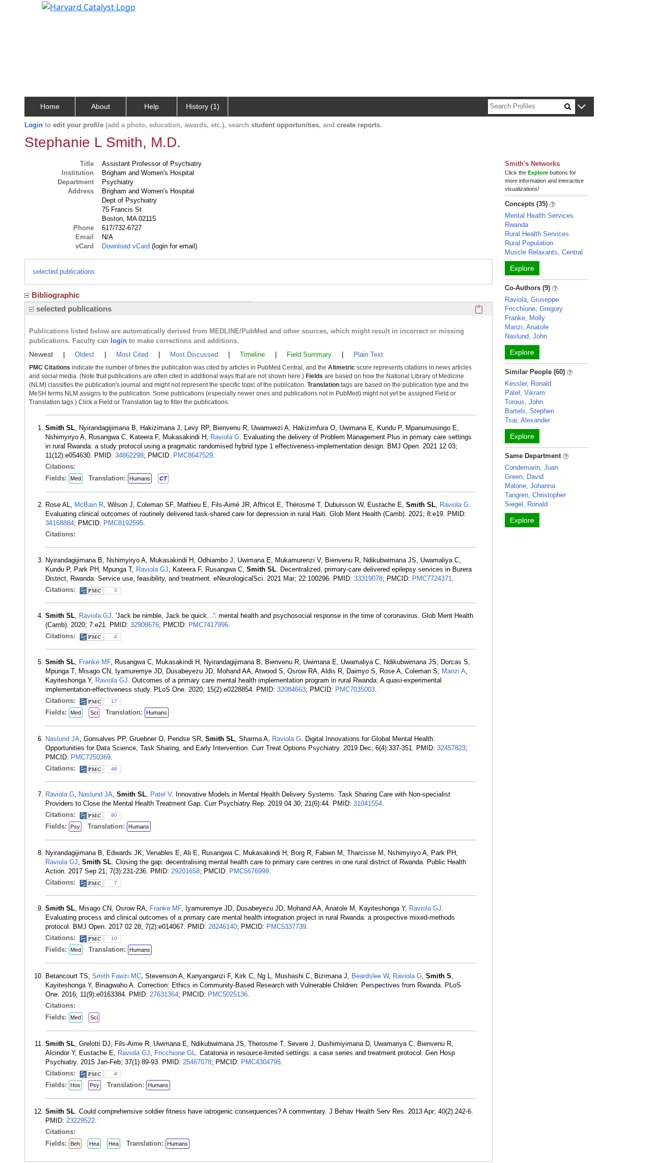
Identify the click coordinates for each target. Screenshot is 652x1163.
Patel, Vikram (525, 392)
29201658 (185, 871)
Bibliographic (55, 295)
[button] (581, 107)
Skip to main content (42, 12)
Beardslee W (370, 976)
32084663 (291, 689)
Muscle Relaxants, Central (544, 252)
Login (33, 125)
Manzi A (454, 671)
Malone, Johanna (530, 486)
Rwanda (516, 225)
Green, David (524, 476)
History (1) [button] (203, 106)
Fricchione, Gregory (534, 309)
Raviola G (224, 437)
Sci (94, 713)
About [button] (100, 106)
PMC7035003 (355, 689)
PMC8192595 (123, 523)
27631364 (164, 994)
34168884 (59, 523)
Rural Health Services (537, 234)
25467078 (197, 1062)
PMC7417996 (208, 625)
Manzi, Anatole (527, 327)
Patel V (161, 794)
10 (114, 938)
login (119, 341)
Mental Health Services (539, 215)
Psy (75, 827)
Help (151, 106)
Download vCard (126, 246)
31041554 (368, 803)
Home (50, 106)
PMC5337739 (286, 926)
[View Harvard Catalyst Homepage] (88, 6)
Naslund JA (62, 739)
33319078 (368, 578)
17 (114, 701)
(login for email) (173, 246)
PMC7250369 (91, 757)
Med (75, 478)
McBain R (88, 504)
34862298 (129, 455)
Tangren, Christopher (535, 495)
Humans (139, 478)
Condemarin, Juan (531, 467)
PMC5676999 (249, 871)
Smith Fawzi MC (116, 976)
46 (114, 769)
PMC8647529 (193, 455)
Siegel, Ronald (526, 504)
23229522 (80, 1120)
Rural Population (529, 243)
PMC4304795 (261, 1062)
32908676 (144, 625)
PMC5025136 (228, 994)
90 (114, 815)
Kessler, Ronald (528, 383)
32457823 (451, 748)
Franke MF (95, 662)
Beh (75, 1144)
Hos (75, 1085)
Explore (522, 268)
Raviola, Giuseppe (532, 299)
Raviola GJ (152, 569)
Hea (94, 1144)
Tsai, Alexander (527, 420)
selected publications (64, 271)
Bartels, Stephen (529, 411)
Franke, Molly (525, 318)
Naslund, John (526, 336)
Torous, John (524, 402)
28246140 (222, 926)
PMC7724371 (432, 578)
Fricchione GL (175, 1053)
